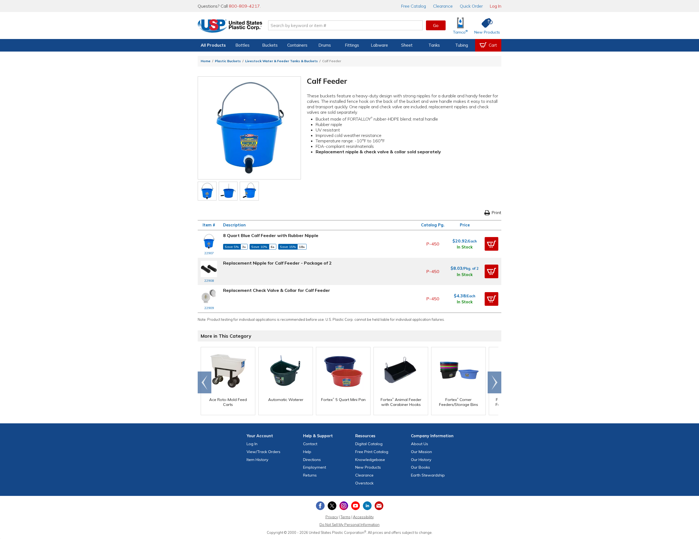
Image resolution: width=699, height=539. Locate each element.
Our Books (420, 467)
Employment (314, 467)
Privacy (331, 517)
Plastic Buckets (228, 61)
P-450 (432, 244)
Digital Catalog (369, 443)
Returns (310, 475)
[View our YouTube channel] (355, 505)
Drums (324, 45)
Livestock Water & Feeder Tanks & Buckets (281, 61)
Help (307, 451)
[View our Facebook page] (320, 505)
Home (206, 61)
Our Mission (421, 451)
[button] (491, 244)
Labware (379, 45)
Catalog (413, 6)
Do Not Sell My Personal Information (349, 524)
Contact (310, 443)
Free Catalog (371, 451)
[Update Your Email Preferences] (379, 505)
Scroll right (494, 382)
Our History (421, 459)
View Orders (263, 451)
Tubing (461, 45)
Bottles (242, 45)
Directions (312, 459)
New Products (368, 467)
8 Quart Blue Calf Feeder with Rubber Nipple (270, 235)
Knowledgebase (370, 459)
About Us (419, 443)
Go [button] (436, 25)
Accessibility (363, 517)
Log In (495, 6)
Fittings (352, 45)
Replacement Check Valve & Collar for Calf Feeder (276, 290)
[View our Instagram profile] (343, 505)
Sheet (407, 45)
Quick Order (471, 6)
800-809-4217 (244, 6)
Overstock (364, 483)
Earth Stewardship (428, 475)
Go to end (204, 382)
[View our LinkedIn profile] (367, 505)
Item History (257, 459)
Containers (297, 45)
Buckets (270, 45)
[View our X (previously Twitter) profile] (332, 505)
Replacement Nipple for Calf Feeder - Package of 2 (277, 263)
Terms (345, 517)
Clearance (443, 6)
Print (496, 212)
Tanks (434, 45)
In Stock (465, 247)
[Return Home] (230, 26)
